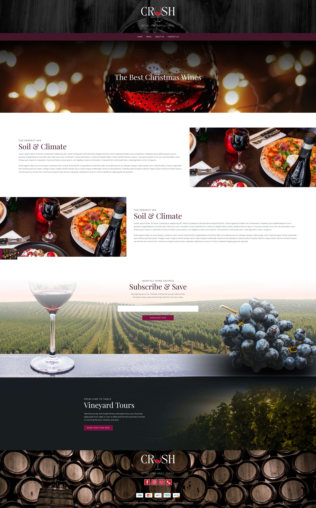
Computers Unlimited (185, 503)
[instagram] (154, 482)
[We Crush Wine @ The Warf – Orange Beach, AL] (158, 6)
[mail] (162, 482)
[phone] (169, 482)
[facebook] (147, 482)
